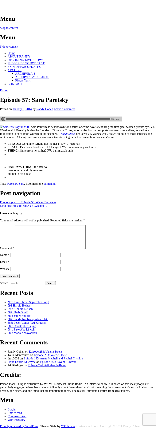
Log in (12, 409)
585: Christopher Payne (22, 326)
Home (11, 53)
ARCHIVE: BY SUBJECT (32, 77)
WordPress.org (16, 419)
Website (5, 269)
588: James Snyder (19, 315)
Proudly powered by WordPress (19, 426)
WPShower (68, 426)
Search (4, 283)
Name (5, 254)
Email (4, 262)
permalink (50, 183)
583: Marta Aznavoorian (22, 333)
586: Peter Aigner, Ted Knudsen (27, 322)
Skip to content (9, 28)
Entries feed (15, 412)
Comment (7, 248)
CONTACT (15, 83)
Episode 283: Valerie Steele (45, 351)
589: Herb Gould (18, 312)
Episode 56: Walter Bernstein (28, 202)
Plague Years (23, 80)
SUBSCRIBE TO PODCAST (26, 63)
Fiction (4, 90)
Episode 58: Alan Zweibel (24, 205)
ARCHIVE (14, 70)
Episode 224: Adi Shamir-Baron (47, 365)
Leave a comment (64, 109)
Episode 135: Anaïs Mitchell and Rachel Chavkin (53, 358)
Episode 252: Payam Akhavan (58, 361)
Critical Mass (66, 133)
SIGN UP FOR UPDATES (24, 66)
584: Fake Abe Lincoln (21, 329)
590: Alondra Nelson (20, 309)
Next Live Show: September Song (28, 302)
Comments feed (17, 416)
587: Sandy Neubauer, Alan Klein (28, 319)
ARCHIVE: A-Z (25, 73)
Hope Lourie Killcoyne (22, 361)
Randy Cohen (44, 109)
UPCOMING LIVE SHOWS (26, 59)
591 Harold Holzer (19, 305)
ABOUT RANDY (19, 56)
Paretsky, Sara (15, 183)
